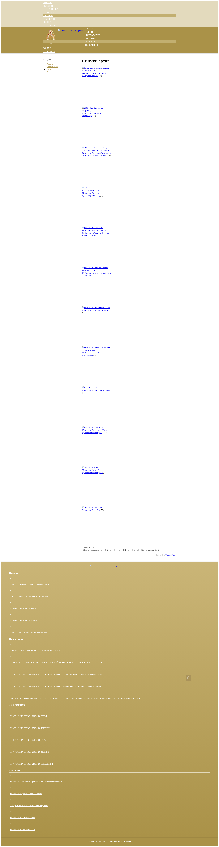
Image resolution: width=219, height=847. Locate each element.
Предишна (95, 550)
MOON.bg (127, 841)
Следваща (150, 550)
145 (120, 550)
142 (106, 550)
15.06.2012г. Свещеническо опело (95, 310)
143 (111, 550)
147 (129, 550)
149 (138, 550)
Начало (86, 550)
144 (115, 550)
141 (102, 550)
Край (157, 550)
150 (142, 550)
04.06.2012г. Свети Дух (91, 510)
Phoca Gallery (170, 555)
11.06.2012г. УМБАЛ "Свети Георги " (96, 390)
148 (133, 550)
